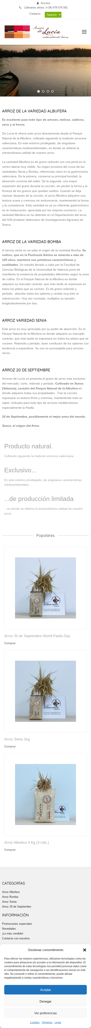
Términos (47, 1022)
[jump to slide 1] (38, 91)
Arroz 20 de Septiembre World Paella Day (37, 636)
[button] (85, 950)
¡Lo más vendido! (12, 933)
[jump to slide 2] (43, 91)
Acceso (45, 3)
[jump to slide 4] (52, 91)
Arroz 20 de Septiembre (16, 906)
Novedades (9, 928)
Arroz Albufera (10, 892)
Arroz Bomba (10, 896)
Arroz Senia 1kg (17, 739)
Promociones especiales (17, 923)
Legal (58, 1022)
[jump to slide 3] (48, 91)
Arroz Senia (9, 901)
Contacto (34, 13)
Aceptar (45, 990)
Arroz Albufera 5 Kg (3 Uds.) (26, 842)
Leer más (22, 643)
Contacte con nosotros (16, 938)
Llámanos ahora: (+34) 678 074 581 (45, 7)
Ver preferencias (45, 1013)
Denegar (45, 1001)
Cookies (35, 1022)
